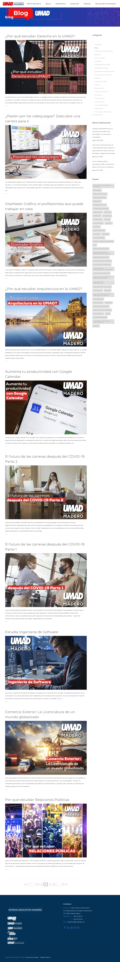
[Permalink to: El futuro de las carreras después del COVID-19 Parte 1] (7, 555)
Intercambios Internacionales (104, 71)
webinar (96, 326)
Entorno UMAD (100, 58)
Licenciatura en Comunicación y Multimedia (102, 268)
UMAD (107, 314)
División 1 (108, 223)
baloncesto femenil (100, 194)
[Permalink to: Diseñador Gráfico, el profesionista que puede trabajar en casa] (7, 215)
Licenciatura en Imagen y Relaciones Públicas (101, 277)
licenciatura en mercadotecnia (98, 282)
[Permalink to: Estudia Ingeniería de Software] (7, 638)
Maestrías (98, 78)
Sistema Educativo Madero (102, 310)
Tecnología (98, 95)
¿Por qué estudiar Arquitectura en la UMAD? (43, 289)
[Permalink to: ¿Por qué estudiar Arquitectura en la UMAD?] (7, 295)
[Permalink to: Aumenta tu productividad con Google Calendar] (7, 383)
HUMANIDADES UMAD (102, 65)
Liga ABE (107, 290)
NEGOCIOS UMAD (101, 81)
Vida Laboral (99, 108)
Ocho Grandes (98, 303)
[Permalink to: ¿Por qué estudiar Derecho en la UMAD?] (7, 42)
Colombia (107, 212)
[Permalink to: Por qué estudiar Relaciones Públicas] (7, 806)
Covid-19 (107, 219)
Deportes (98, 54)
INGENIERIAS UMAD (101, 68)
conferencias (97, 219)
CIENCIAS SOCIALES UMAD (104, 51)
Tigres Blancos (100, 98)
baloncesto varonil (99, 197)
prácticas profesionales (101, 306)
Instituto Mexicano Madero (102, 261)
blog (96, 48)
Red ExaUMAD (99, 88)
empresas (96, 234)
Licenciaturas (97, 290)
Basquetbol (97, 201)
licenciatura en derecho (101, 273)
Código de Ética (45, 957)
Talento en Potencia (101, 91)
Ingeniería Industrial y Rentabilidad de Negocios (102, 253)
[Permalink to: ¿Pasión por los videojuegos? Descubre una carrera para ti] (7, 127)
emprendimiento (99, 230)
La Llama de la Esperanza (103, 75)
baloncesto (97, 190)
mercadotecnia (98, 299)
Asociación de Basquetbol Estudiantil (102, 185)
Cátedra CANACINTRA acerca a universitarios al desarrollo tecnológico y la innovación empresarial (102, 133)
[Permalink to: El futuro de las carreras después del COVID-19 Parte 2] (7, 467)
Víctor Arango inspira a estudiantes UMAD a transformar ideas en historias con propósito (103, 164)
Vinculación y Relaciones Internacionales (101, 321)
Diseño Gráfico (98, 223)
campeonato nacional (100, 208)
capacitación (97, 212)
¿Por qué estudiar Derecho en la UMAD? (40, 36)
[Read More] (6, 106)
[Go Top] (116, 957)
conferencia (107, 216)
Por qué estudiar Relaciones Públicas (37, 800)
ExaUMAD (98, 61)
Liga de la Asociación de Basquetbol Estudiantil (101, 294)
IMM (94, 245)
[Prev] (25, 885)
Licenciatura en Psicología (102, 287)
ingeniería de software (101, 249)
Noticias (97, 85)
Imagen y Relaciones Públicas (103, 241)
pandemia (108, 303)
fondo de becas (98, 238)
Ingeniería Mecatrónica (101, 257)
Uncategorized (100, 102)
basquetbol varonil (99, 205)
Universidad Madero (101, 105)
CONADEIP (97, 216)
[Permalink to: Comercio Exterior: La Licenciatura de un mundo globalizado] (7, 723)
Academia (98, 44)
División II (96, 227)
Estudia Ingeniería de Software (31, 632)
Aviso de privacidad (31, 957)
